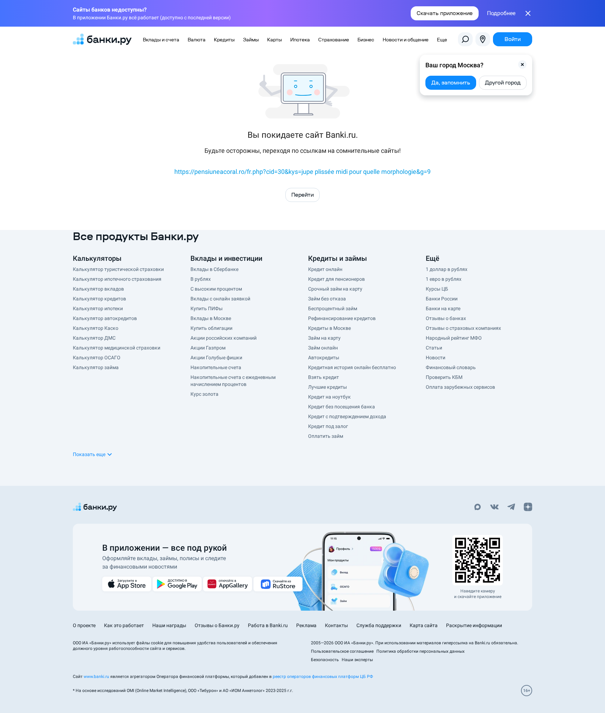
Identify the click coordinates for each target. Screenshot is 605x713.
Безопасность (325, 659)
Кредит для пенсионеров (336, 279)
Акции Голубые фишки (216, 357)
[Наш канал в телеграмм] (511, 507)
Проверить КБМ (444, 377)
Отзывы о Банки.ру (217, 625)
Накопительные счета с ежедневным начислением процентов (233, 380)
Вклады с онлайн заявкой (220, 298)
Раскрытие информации (474, 625)
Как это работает (124, 625)
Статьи (434, 348)
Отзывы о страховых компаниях (463, 328)
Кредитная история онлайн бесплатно (352, 367)
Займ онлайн (323, 348)
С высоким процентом (216, 289)
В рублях (200, 279)
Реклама (306, 625)
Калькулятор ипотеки (98, 308)
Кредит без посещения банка (341, 406)
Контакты (336, 625)
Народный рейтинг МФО (454, 338)
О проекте (84, 625)
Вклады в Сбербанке (214, 269)
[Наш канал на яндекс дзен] (528, 507)
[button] (522, 64)
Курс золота (204, 394)
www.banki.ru (96, 676)
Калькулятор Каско (95, 328)
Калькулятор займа (96, 367)
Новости (435, 357)
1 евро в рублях (443, 279)
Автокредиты (323, 357)
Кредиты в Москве (329, 328)
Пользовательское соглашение (342, 651)
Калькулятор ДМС (94, 338)
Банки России (442, 298)
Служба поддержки (378, 625)
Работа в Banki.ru (268, 625)
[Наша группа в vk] (494, 507)
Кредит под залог (328, 426)
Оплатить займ (325, 436)
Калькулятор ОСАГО (96, 357)
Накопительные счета (215, 367)
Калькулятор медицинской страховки (116, 348)
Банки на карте (443, 308)
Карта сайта (424, 625)
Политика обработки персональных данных (420, 651)
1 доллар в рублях (446, 269)
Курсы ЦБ (437, 289)
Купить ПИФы (206, 308)
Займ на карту (324, 338)
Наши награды (169, 625)
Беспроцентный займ (332, 308)
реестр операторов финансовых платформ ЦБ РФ (323, 676)
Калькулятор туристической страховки (118, 269)
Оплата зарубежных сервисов (460, 387)
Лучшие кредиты (327, 387)
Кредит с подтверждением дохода (347, 416)
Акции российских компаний (223, 338)
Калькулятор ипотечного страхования (117, 279)
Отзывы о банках (446, 318)
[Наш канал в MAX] (477, 507)
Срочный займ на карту (335, 289)
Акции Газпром (207, 348)
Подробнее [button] (501, 13)
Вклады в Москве (210, 318)
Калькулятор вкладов (98, 289)
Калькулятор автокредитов (105, 318)
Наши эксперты (357, 659)
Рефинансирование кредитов (342, 318)
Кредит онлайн (325, 269)
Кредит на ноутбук (329, 397)
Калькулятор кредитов (99, 298)
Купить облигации (211, 328)
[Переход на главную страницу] (102, 39)
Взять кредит (323, 377)
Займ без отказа (327, 298)
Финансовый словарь (451, 367)
